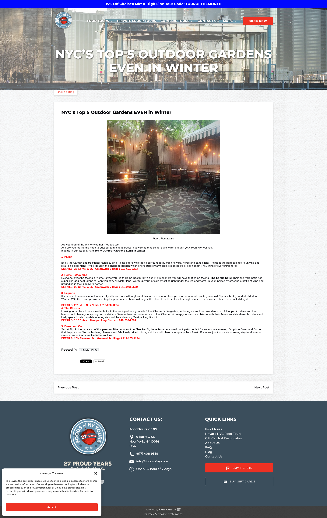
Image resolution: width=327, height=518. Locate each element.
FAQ (208, 447)
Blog (208, 452)
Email (100, 361)
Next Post (261, 387)
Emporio (70, 292)
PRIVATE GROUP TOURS (136, 21)
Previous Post (68, 387)
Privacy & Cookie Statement (163, 514)
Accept (51, 507)
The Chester (72, 308)
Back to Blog (65, 92)
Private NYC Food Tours (223, 434)
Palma (68, 256)
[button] (96, 473)
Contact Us (208, 21)
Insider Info (89, 349)
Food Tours (213, 429)
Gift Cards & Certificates (223, 438)
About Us (212, 443)
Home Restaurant (75, 274)
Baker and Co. (73, 326)
